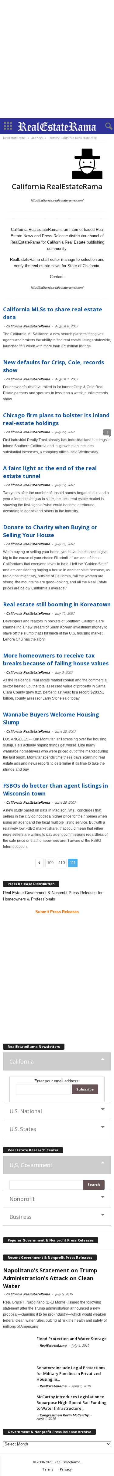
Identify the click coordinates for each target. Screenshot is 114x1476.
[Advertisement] (57, 59)
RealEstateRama (53, 1345)
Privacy (66, 1469)
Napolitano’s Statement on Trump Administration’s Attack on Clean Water (50, 1278)
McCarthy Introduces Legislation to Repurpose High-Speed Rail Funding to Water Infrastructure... (71, 1402)
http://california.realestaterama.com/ (57, 200)
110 (62, 863)
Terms (47, 1469)
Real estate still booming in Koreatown (57, 604)
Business (20, 1216)
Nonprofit (22, 1198)
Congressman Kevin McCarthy (64, 1415)
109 (50, 863)
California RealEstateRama (28, 326)
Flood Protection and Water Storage (71, 1338)
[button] (104, 126)
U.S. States (22, 1129)
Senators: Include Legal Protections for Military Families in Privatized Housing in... (70, 1373)
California (21, 1061)
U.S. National (25, 1111)
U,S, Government (31, 1165)
